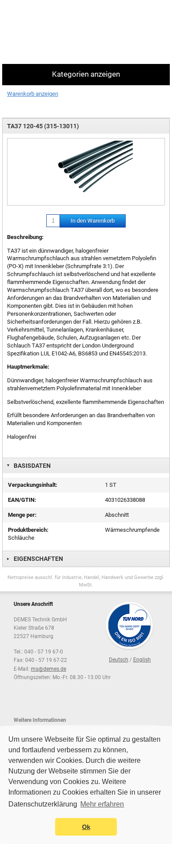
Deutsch (118, 660)
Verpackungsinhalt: (32, 485)
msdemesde (48, 669)
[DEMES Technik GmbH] (37, 32)
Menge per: (22, 515)
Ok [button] (86, 826)
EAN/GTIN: (22, 500)
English (142, 660)
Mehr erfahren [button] (102, 804)
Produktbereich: (28, 530)
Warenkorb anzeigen (32, 93)
